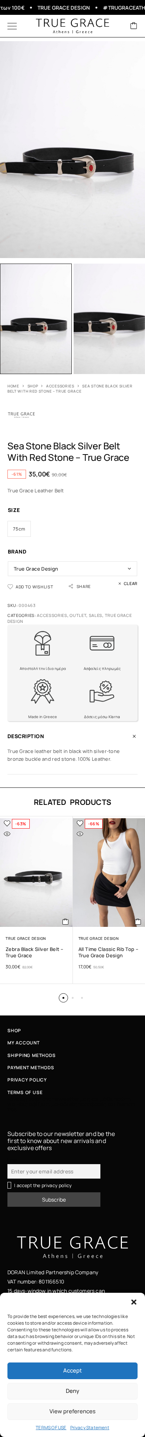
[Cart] (134, 26)
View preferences (72, 1411)
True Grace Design (26, 938)
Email (13, 1160)
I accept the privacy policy (43, 1185)
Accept (72, 1370)
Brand (17, 551)
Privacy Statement (89, 1427)
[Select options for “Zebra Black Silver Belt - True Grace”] (65, 922)
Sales (95, 615)
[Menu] (12, 26)
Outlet (78, 615)
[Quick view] (7, 833)
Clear (131, 583)
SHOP (33, 386)
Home (13, 386)
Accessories (60, 386)
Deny (72, 1391)
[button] (134, 1302)
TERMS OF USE (51, 1427)
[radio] (19, 528)
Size (14, 509)
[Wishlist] (7, 823)
